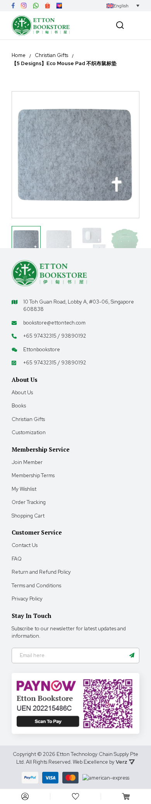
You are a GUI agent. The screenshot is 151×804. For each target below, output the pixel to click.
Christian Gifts (51, 55)
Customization (29, 432)
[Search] (120, 25)
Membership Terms (33, 475)
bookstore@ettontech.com (54, 322)
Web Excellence (90, 762)
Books (19, 405)
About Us (22, 392)
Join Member (27, 462)
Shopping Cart (28, 515)
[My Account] (25, 796)
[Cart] (126, 796)
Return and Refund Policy (41, 572)
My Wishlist (24, 489)
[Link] (13, 6)
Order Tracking (29, 502)
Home (19, 55)
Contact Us (25, 545)
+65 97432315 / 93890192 (54, 336)
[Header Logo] (41, 25)
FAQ (17, 559)
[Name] (131, 655)
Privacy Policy (27, 598)
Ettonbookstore (41, 349)
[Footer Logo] (49, 272)
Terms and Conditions (36, 585)
